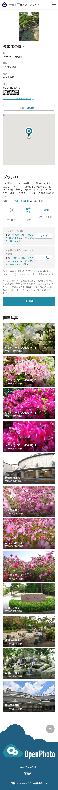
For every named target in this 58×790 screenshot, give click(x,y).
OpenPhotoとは (28, 767)
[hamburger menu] (54, 4)
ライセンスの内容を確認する (17, 98)
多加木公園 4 (19, 235)
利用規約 (28, 773)
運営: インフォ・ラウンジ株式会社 (28, 783)
